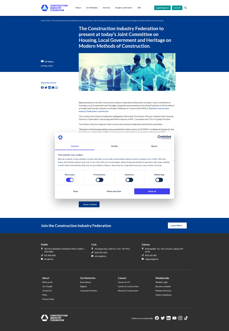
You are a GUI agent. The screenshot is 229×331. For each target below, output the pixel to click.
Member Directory (163, 291)
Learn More (176, 225)
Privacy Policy (48, 299)
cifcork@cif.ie (100, 256)
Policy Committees (164, 295)
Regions (83, 286)
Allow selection (114, 191)
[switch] (99, 180)
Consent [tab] (75, 146)
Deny (75, 191)
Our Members (92, 7)
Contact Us (47, 291)
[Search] (185, 7)
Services (106, 7)
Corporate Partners (88, 291)
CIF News (49, 61)
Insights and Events (123, 7)
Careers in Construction (128, 286)
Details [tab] (114, 146)
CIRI (139, 7)
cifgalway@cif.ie (151, 259)
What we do (47, 282)
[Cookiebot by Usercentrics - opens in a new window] (159, 137)
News (49, 21)
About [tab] (154, 146)
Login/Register (162, 8)
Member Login (162, 282)
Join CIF (177, 8)
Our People (47, 286)
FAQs (44, 295)
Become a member (163, 286)
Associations (85, 282)
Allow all (152, 191)
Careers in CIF (124, 282)
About (78, 7)
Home (43, 21)
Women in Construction (128, 291)
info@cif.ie (48, 259)
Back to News (90, 204)
